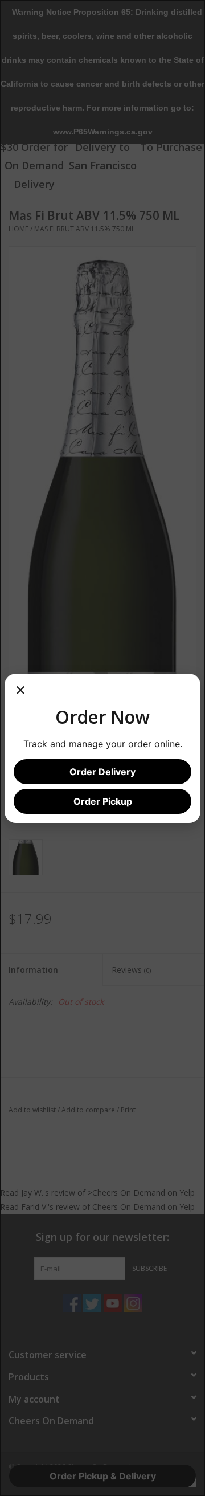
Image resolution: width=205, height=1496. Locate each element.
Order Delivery (102, 771)
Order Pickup (102, 801)
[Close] (20, 694)
